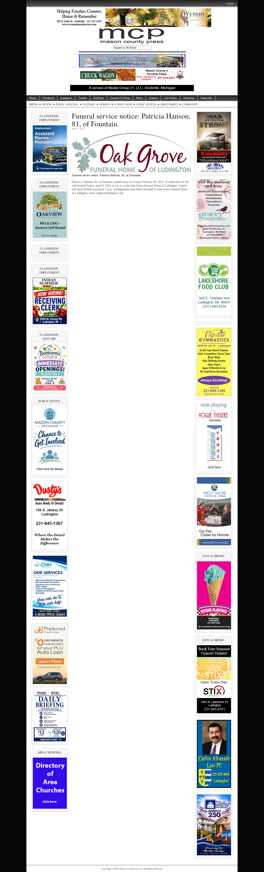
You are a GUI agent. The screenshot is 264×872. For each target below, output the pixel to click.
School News (123, 104)
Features (89, 104)
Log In (230, 3)
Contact (153, 98)
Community (190, 104)
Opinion (104, 104)
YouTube (98, 98)
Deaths (47, 104)
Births (33, 104)
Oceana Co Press (120, 98)
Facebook (48, 98)
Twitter (82, 98)
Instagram (66, 98)
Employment (169, 104)
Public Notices (146, 104)
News (139, 98)
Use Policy (170, 98)
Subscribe (206, 98)
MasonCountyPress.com (130, 868)
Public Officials (67, 104)
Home (33, 98)
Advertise (188, 98)
